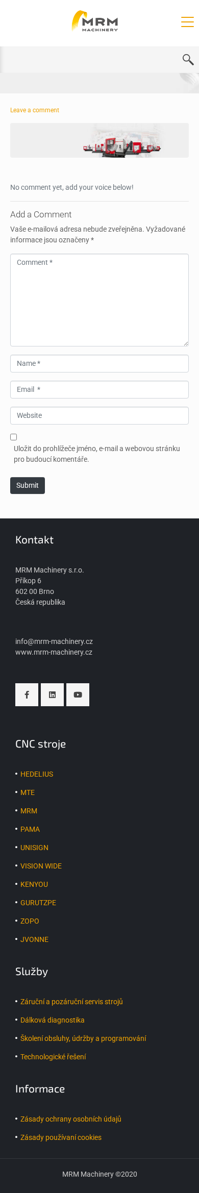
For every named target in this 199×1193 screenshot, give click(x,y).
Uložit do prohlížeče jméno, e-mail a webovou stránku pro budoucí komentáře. (97, 453)
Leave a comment (34, 110)
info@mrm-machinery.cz (54, 641)
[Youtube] (77, 694)
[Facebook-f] (26, 694)
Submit (27, 485)
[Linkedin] (52, 694)
